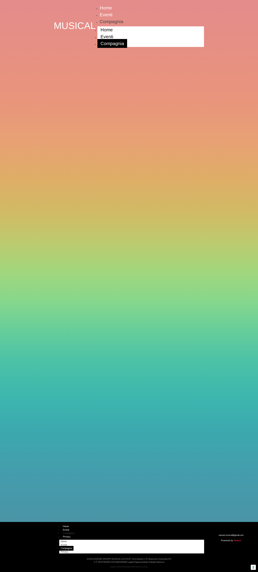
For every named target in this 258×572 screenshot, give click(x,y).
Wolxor (237, 540)
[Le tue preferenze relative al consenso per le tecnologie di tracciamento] (253, 567)
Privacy (67, 536)
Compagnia (111, 21)
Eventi (106, 14)
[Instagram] (30, 539)
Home (106, 7)
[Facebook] (23, 539)
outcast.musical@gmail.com (231, 535)
